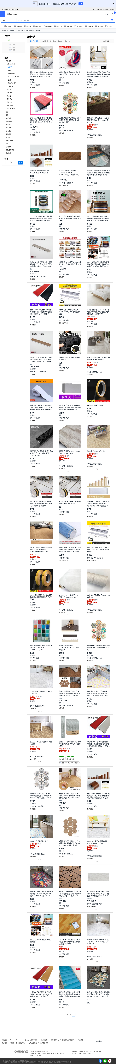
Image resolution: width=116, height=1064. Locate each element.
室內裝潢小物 (11, 109)
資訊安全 (4, 1042)
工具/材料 (10, 105)
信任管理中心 (55, 1039)
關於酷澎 (4, 1039)
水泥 (9, 80)
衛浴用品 (8, 125)
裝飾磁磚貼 (11, 74)
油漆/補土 (10, 90)
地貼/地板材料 (29, 30)
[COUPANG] (21, 1052)
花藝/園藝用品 (10, 150)
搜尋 (20, 163)
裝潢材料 (9, 96)
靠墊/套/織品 (9, 140)
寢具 (7, 115)
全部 (3, 20)
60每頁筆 (106, 41)
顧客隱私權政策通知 (68, 1039)
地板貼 (38, 30)
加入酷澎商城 (33, 1042)
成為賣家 (112, 9)
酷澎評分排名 (34, 41)
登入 (94, 9)
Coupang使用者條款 (31, 1039)
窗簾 (7, 144)
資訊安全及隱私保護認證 (17, 1042)
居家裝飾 (8, 118)
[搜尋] (112, 20)
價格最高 (53, 41)
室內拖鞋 (8, 131)
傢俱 (7, 112)
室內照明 (9, 99)
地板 (9, 70)
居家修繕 (20, 30)
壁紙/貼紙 (10, 93)
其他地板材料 (12, 83)
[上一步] (59, 1015)
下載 (80, 4)
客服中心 (105, 9)
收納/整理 (9, 128)
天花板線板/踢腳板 (13, 77)
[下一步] (81, 1015)
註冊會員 (99, 9)
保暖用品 (8, 134)
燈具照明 (8, 147)
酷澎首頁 (5, 30)
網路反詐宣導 (44, 1042)
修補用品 (9, 102)
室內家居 (12, 30)
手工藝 (8, 137)
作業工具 (10, 86)
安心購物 (80, 1039)
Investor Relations (16, 1039)
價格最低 (45, 41)
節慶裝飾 (8, 153)
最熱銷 (60, 41)
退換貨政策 (44, 1039)
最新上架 (67, 41)
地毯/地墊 (9, 121)
